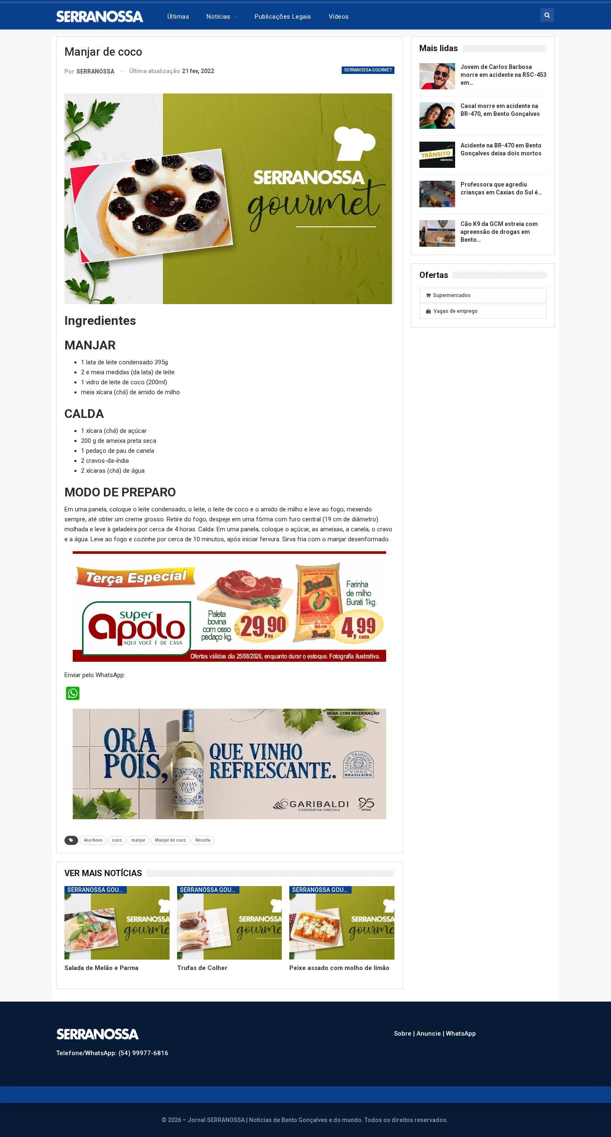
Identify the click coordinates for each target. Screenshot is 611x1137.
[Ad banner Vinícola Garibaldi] (229, 763)
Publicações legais (283, 16)
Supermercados (452, 295)
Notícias (219, 16)
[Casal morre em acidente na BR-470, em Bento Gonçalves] (437, 115)
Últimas (178, 16)
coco (117, 840)
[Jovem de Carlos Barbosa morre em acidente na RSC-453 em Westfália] (437, 76)
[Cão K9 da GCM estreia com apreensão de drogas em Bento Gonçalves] (437, 233)
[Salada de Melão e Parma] (117, 923)
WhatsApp (461, 1033)
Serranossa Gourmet (368, 70)
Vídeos (339, 16)
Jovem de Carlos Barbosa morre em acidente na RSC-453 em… (504, 75)
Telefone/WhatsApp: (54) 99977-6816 (112, 1053)
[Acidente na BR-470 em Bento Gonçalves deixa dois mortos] (437, 155)
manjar (138, 840)
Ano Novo (93, 840)
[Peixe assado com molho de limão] (341, 923)
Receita (202, 840)
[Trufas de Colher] (229, 923)
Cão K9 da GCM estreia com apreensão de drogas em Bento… (499, 232)
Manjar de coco (170, 840)
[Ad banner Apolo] (229, 606)
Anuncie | (431, 1033)
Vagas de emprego (456, 311)
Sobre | (405, 1033)
